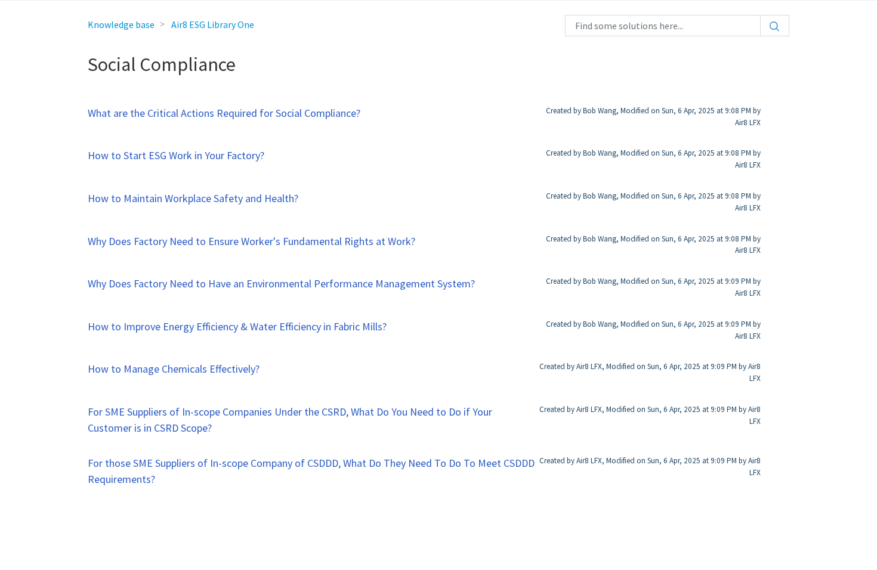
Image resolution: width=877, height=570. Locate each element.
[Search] (774, 25)
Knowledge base (121, 24)
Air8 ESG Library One (212, 24)
